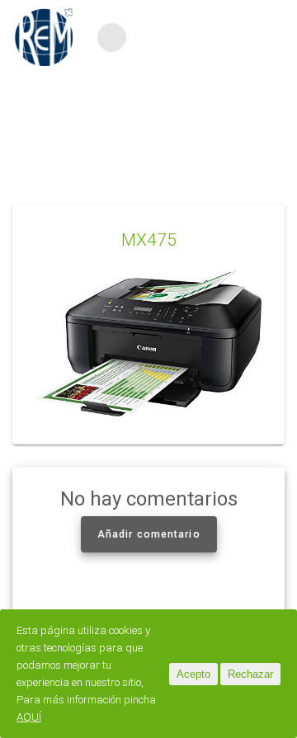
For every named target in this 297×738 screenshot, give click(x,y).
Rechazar (250, 674)
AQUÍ (28, 717)
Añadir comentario (148, 534)
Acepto (193, 674)
